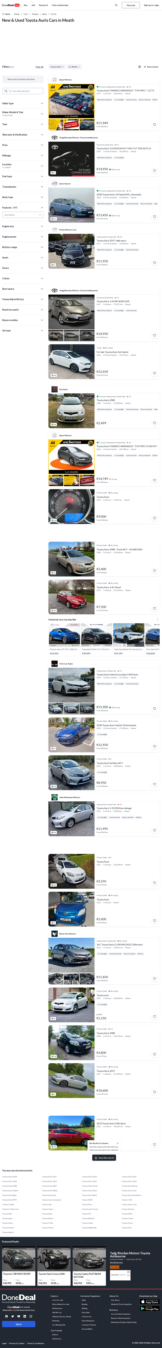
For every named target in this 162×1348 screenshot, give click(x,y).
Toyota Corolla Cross (10, 1209)
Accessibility (87, 1329)
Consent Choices (89, 1325)
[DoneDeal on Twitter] (12, 1316)
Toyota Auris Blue (9, 1195)
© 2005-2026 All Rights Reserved (146, 1343)
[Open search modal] (116, 5)
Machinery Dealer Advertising (123, 1322)
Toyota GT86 (47, 1223)
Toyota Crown (127, 1218)
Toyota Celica (87, 1223)
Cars (26, 14)
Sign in (19, 1324)
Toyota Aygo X (8, 1232)
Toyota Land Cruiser (90, 1209)
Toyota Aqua (47, 1214)
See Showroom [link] (116, 1262)
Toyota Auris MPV (9, 1200)
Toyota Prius (87, 1204)
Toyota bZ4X (127, 1214)
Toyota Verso (7, 1223)
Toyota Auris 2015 (129, 1177)
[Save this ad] (154, 124)
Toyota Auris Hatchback (131, 1195)
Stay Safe (86, 1312)
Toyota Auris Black (89, 1195)
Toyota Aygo (7, 1218)
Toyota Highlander (89, 1228)
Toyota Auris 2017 (49, 1177)
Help (84, 1300)
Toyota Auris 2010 (129, 1181)
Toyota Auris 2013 (49, 1181)
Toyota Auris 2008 (9, 1186)
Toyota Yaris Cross (129, 1204)
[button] (60, 5)
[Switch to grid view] (139, 66)
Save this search (106, 1157)
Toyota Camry (47, 1209)
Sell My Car (57, 1312)
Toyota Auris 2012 (89, 1181)
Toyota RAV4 (87, 1200)
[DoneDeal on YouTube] (18, 1316)
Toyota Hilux (7, 1214)
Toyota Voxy (127, 1228)
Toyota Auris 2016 (89, 1177)
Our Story (115, 1300)
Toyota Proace (48, 1228)
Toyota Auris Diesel (129, 1186)
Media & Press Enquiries (121, 1304)
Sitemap (55, 1321)
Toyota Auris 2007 (49, 1186)
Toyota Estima (8, 1228)
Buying (84, 1304)
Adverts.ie (56, 1339)
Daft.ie (55, 1335)
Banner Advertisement (120, 1318)
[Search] (6, 91)
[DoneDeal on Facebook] (6, 1316)
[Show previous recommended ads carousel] (152, 620)
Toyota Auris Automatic (51, 1200)
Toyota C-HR (127, 1200)
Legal (4, 1343)
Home (16, 14)
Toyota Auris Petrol (90, 1186)
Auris (44, 14)
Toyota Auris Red (49, 1195)
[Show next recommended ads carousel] (157, 620)
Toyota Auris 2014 (9, 1181)
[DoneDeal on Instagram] (30, 1316)
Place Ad (131, 5)
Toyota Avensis (128, 1209)
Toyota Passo (127, 1223)
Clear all (39, 67)
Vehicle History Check (61, 1317)
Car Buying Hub (58, 1325)
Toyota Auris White (50, 1190)
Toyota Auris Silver (89, 1190)
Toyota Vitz (86, 1214)
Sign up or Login (151, 5)
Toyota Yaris (47, 1204)
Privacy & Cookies (16, 1343)
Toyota (35, 14)
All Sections (57, 1308)
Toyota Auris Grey (129, 1190)
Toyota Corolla (8, 1204)
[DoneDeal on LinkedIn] (24, 1316)
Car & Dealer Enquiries (120, 1314)
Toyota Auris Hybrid (10, 1190)
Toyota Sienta (47, 1218)
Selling (84, 1308)
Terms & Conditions (35, 1343)
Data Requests (88, 1321)
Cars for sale (57, 1300)
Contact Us (86, 1317)
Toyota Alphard (88, 1218)
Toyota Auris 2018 (9, 1177)
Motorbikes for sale (60, 1304)
